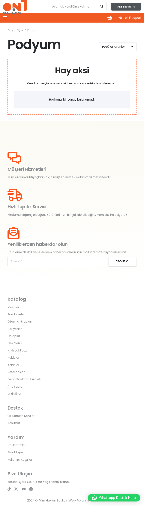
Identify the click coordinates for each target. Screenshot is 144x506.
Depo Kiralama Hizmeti (24, 379)
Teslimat (14, 423)
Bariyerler (15, 329)
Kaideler (14, 357)
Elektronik (15, 343)
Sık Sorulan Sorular (21, 416)
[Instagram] (31, 489)
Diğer (20, 30)
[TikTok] (9, 489)
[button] (114, 497)
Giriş (10, 30)
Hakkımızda (16, 445)
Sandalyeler (16, 314)
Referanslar (16, 372)
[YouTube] (24, 489)
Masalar (13, 307)
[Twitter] (16, 489)
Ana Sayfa (15, 386)
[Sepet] (109, 18)
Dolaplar (14, 336)
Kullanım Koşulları (20, 460)
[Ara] (101, 6)
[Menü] (5, 18)
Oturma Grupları (20, 321)
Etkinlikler (15, 394)
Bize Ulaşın (15, 452)
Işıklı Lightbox (17, 350)
